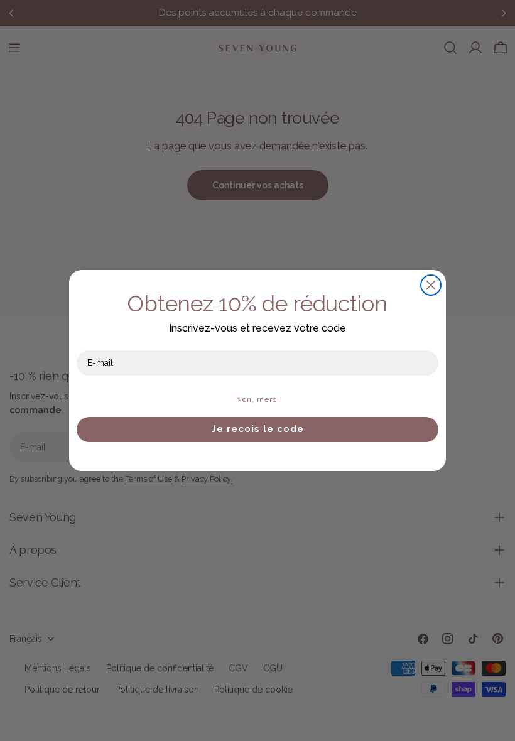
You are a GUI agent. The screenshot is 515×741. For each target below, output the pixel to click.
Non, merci (257, 399)
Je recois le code (258, 429)
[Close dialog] (431, 285)
